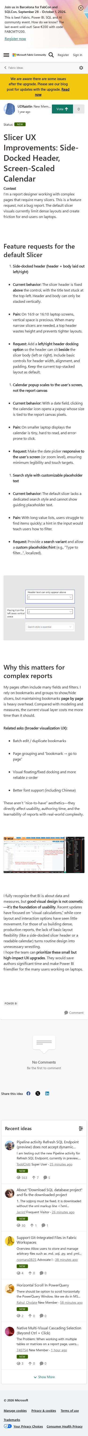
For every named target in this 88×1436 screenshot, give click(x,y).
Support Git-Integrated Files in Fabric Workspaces (47, 1240)
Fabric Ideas (15, 67)
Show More (46, 1377)
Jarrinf (21, 1212)
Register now (15, 38)
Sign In (77, 55)
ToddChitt (24, 1164)
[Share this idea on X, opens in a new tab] (38, 1093)
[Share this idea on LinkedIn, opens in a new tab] (47, 1093)
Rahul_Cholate (27, 1302)
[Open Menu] (81, 68)
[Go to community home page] (29, 55)
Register (63, 55)
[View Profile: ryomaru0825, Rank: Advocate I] (9, 1241)
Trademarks (12, 1420)
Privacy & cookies (43, 1410)
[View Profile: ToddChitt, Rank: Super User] (9, 1145)
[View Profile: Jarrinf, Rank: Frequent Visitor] (9, 1193)
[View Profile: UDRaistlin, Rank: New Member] (9, 109)
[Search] (51, 55)
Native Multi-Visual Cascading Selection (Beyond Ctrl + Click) (49, 1330)
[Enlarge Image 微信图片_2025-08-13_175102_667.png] (44, 855)
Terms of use (70, 1410)
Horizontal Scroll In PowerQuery (43, 1285)
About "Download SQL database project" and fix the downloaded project (49, 1192)
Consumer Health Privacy (65, 1426)
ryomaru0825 (26, 1259)
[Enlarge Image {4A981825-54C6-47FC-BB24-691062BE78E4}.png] (44, 607)
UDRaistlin (25, 106)
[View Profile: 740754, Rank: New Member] (9, 1331)
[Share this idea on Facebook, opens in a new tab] (28, 1093)
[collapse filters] (80, 1128)
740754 (22, 1350)
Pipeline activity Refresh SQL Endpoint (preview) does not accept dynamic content (48, 1144)
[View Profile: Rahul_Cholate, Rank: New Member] (9, 1288)
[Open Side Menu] (6, 54)
